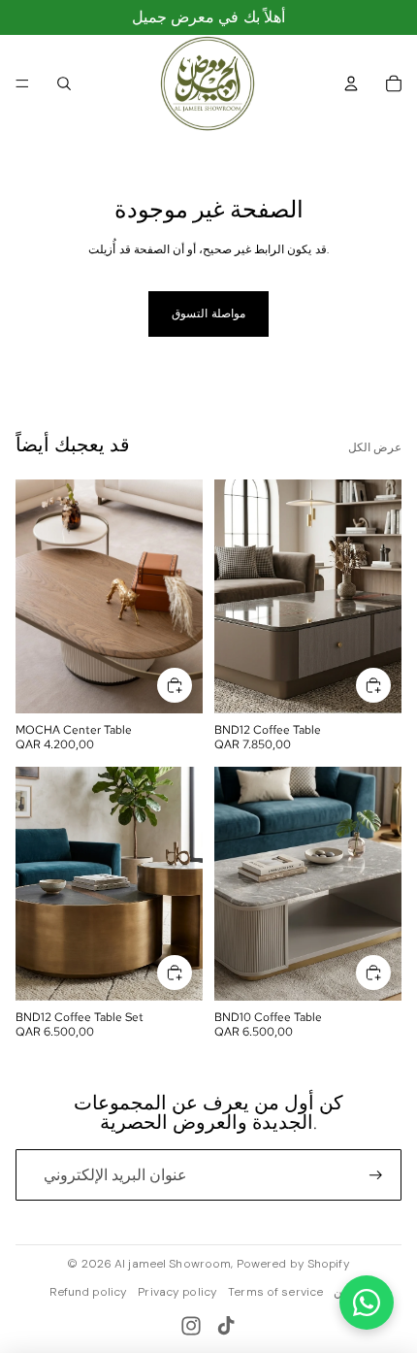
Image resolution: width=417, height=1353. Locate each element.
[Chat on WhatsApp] (366, 1302)
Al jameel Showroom (172, 1263)
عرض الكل (374, 447)
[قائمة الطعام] (22, 83)
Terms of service (275, 1292)
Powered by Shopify (293, 1263)
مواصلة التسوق (208, 313)
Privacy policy (177, 1292)
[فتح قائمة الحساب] (351, 83)
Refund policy (88, 1292)
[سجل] (376, 1175)
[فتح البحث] (64, 83)
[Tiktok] (226, 1325)
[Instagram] (191, 1325)
